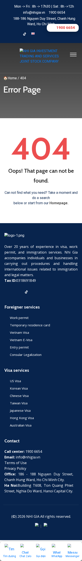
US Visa (15, 381)
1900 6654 (57, 12)
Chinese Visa (19, 395)
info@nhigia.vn (34, 12)
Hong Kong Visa (22, 418)
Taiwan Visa (19, 403)
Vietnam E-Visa (21, 340)
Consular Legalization (26, 354)
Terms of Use (15, 462)
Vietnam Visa (19, 332)
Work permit (19, 317)
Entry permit (19, 347)
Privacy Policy (15, 468)
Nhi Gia (32, 516)
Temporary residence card (30, 325)
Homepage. (58, 203)
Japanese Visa (20, 410)
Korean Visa (19, 388)
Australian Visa (20, 425)
